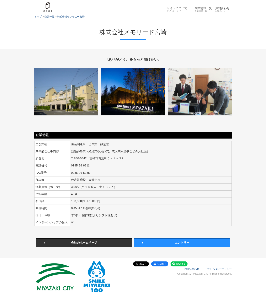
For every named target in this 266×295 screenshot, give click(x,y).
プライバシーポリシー (219, 269)
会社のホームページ (84, 242)
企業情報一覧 (203, 8)
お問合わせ (222, 8)
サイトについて (177, 8)
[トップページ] (47, 7)
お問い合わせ (191, 269)
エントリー (182, 242)
